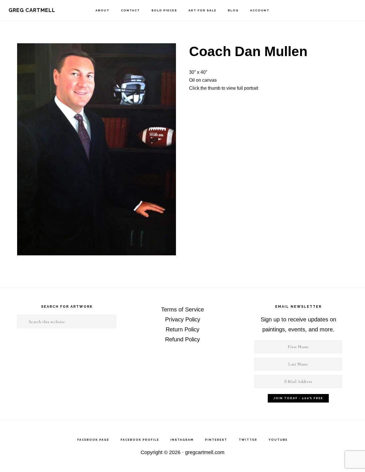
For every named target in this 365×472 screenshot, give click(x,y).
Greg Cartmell (32, 10)
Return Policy (182, 329)
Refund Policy (182, 339)
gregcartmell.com (204, 452)
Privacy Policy (182, 319)
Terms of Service (182, 309)
